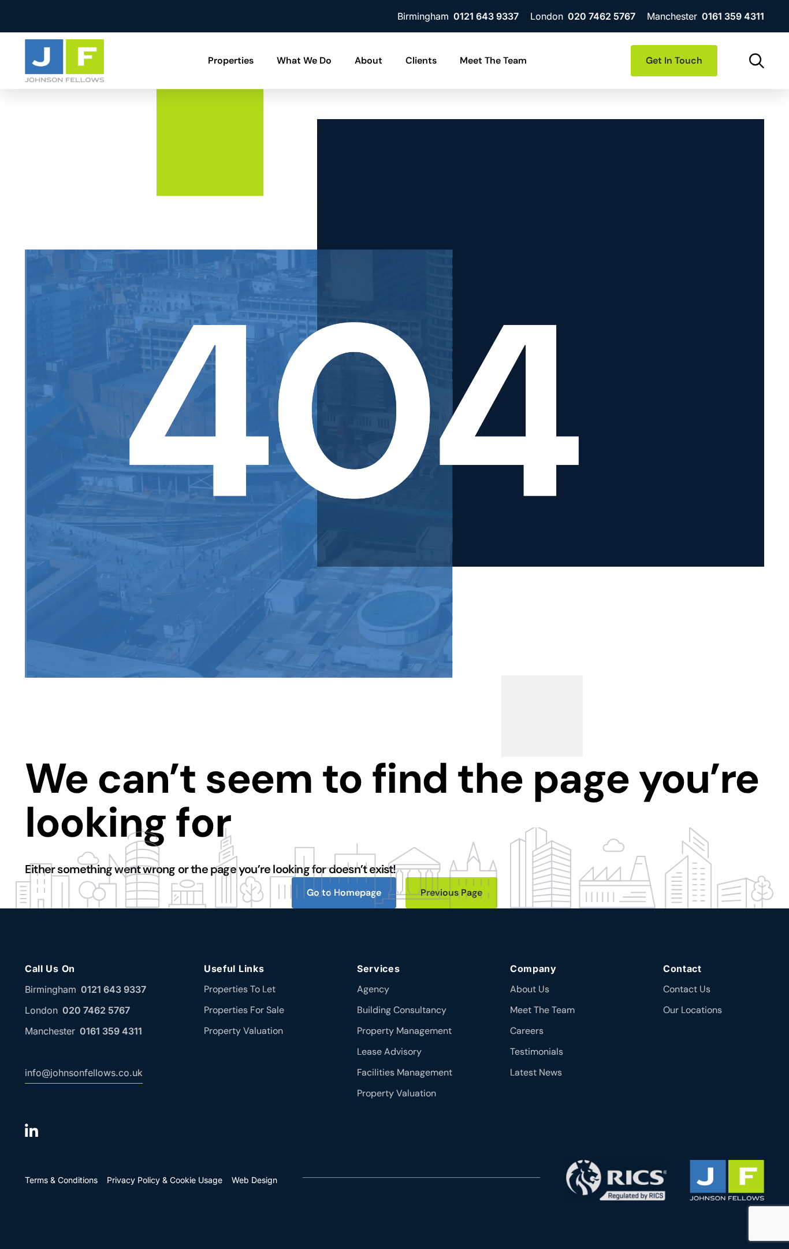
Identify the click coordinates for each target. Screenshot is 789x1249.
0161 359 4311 (733, 16)
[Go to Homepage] (64, 60)
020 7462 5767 (601, 16)
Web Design (254, 1180)
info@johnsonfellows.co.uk (84, 1072)
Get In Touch (674, 60)
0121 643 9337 (486, 16)
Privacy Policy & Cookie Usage (164, 1180)
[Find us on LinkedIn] (33, 1130)
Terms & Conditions (61, 1180)
